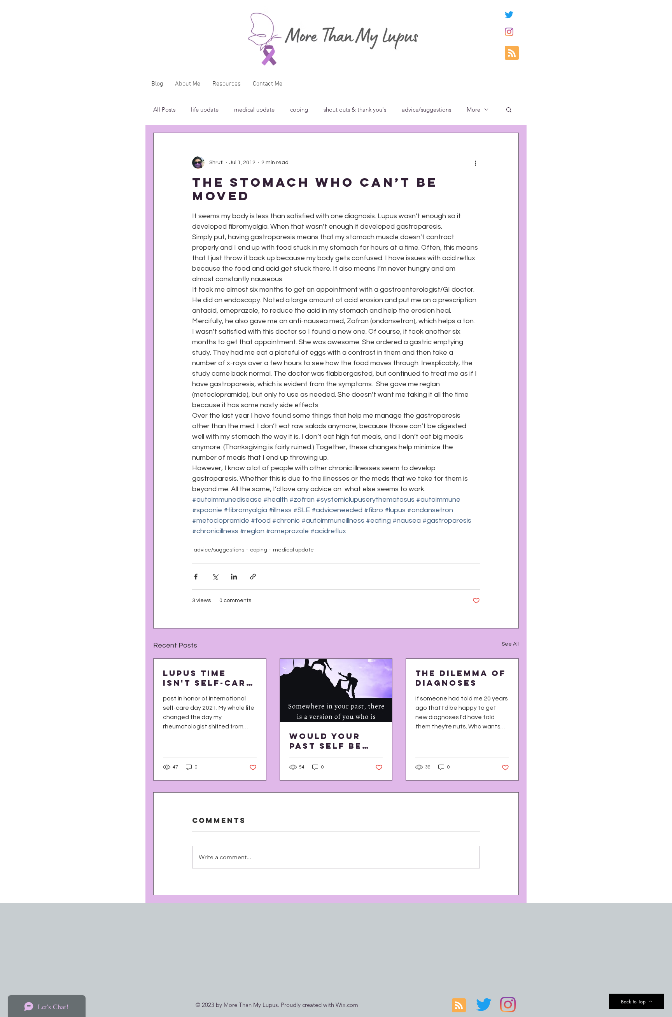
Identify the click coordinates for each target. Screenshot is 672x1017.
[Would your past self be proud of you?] (336, 690)
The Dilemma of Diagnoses (460, 678)
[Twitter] (509, 15)
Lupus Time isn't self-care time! (208, 678)
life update (205, 109)
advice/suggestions (426, 109)
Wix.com (347, 1004)
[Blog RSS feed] (512, 53)
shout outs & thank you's (355, 109)
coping (299, 109)
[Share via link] (253, 576)
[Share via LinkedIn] (234, 576)
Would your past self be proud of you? (332, 741)
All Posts (164, 109)
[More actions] (475, 162)
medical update (254, 109)
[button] (509, 109)
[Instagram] (509, 32)
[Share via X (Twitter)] (215, 576)
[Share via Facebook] (196, 576)
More (473, 109)
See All (510, 644)
